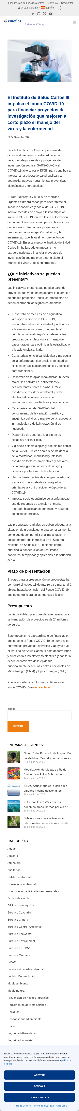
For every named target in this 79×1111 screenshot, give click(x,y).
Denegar (39, 1086)
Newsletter (67, 3)
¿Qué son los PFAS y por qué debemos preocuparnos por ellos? (46, 804)
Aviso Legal (61, 1106)
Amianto (12, 855)
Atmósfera (14, 862)
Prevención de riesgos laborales (28, 997)
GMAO (11, 962)
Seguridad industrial (20, 1040)
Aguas (11, 848)
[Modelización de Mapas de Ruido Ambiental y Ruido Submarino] (13, 773)
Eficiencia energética (20, 905)
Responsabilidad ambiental (24, 1019)
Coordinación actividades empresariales (33, 891)
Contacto (53, 3)
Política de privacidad (43, 1106)
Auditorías (13, 870)
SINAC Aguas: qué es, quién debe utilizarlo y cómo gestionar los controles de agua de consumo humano (45, 788)
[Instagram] (38, 13)
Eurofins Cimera (17, 919)
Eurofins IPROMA (18, 948)
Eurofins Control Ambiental (24, 926)
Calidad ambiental (19, 877)
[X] (44, 13)
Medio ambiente (17, 983)
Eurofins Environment (21, 940)
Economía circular (19, 898)
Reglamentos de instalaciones (26, 1004)
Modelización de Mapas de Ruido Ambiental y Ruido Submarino (45, 772)
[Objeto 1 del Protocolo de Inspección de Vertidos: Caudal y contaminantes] (13, 757)
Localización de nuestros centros (26, 3)
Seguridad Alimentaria (21, 1033)
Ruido (11, 1026)
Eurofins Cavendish (19, 912)
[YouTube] (50, 13)
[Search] (60, 8)
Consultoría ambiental (21, 884)
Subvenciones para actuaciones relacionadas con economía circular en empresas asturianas (46, 821)
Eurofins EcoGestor (19, 933)
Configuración (39, 1097)
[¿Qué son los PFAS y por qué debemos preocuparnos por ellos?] (13, 806)
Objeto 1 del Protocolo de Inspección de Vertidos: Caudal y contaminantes (47, 756)
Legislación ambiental (21, 976)
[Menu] (73, 22)
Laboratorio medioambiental (25, 969)
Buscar (11, 708)
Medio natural (16, 990)
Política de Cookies (21, 1106)
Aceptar (39, 1075)
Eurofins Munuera (18, 955)
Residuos (13, 1011)
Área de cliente (29, 7)
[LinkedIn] (33, 13)
